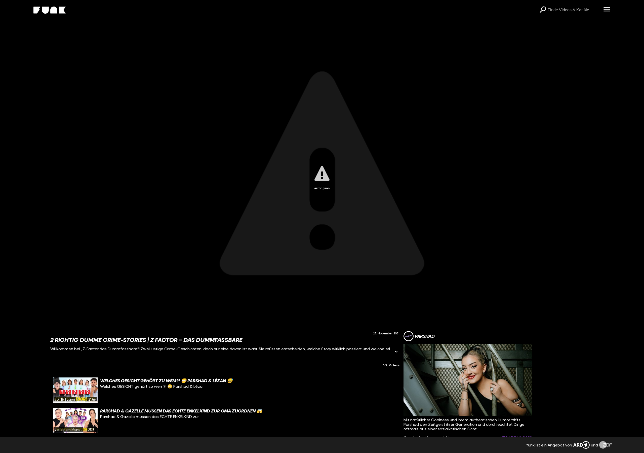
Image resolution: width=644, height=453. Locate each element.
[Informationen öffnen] (396, 352)
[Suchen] (543, 10)
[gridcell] (225, 390)
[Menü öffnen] (607, 9)
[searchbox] (574, 10)
